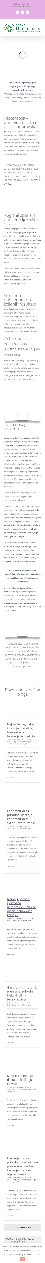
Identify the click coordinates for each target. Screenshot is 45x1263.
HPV (17, 1091)
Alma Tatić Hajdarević (16, 740)
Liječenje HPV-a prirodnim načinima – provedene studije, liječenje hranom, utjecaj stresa (22, 1166)
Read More (10, 778)
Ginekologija (11, 1091)
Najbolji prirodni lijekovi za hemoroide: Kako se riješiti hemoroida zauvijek (21, 907)
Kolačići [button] (38, 1254)
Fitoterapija (27, 742)
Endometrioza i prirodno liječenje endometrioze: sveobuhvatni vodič (21, 817)
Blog (21, 742)
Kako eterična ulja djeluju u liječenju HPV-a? (20, 1079)
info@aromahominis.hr (23, 6)
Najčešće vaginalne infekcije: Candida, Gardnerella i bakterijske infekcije (21, 730)
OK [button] (22, 1259)
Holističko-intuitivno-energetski (17, 744)
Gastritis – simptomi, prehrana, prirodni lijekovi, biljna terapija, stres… (22, 993)
